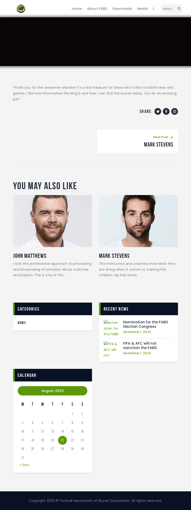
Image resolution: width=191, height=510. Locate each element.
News (22, 323)
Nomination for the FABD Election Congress (145, 324)
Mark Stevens (114, 255)
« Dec (25, 465)
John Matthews (30, 255)
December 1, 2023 (137, 332)
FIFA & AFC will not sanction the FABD (140, 345)
